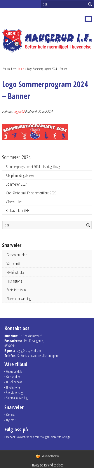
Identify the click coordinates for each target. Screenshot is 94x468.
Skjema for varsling (19, 298)
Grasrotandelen (17, 254)
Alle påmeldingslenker (20, 175)
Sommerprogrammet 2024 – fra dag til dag (33, 166)
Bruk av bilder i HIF (17, 210)
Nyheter (10, 420)
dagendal (19, 111)
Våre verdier (14, 201)
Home (20, 69)
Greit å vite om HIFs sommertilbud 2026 (31, 193)
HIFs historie (14, 281)
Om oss (10, 414)
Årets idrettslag (16, 289)
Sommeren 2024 (16, 184)
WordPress (50, 456)
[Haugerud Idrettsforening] (47, 41)
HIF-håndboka (15, 272)
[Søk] (90, 4)
